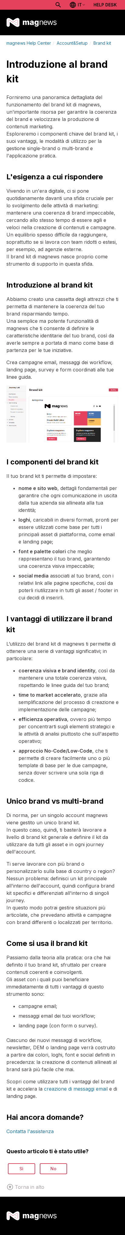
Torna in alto (29, 1187)
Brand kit (102, 43)
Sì (21, 1168)
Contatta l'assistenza (30, 1131)
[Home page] (31, 22)
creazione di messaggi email (76, 1089)
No (53, 1168)
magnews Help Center (28, 43)
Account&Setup (72, 43)
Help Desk (105, 4)
